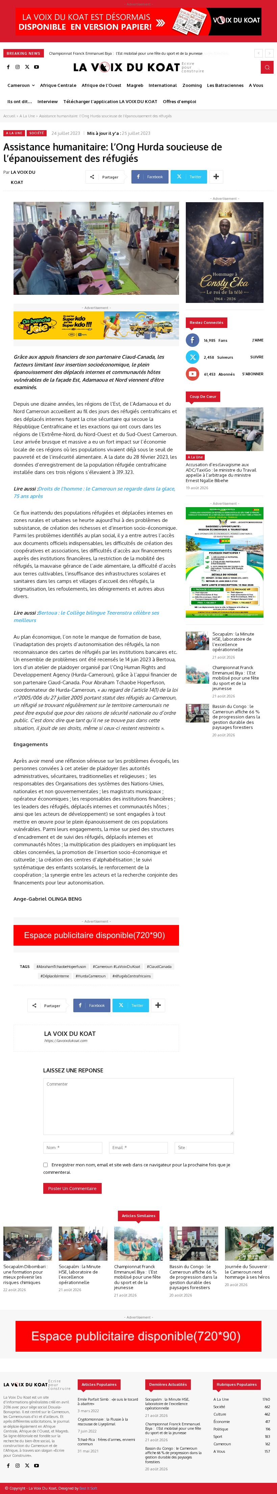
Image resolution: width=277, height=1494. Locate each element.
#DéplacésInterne (55, 976)
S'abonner (252, 374)
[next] (269, 53)
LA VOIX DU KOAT (23, 177)
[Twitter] (27, 67)
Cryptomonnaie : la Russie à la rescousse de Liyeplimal (103, 1421)
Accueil (9, 116)
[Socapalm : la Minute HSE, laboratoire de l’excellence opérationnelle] (197, 641)
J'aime (258, 340)
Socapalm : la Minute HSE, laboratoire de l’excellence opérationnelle (233, 642)
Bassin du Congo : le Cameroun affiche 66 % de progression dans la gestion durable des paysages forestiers (135, 53)
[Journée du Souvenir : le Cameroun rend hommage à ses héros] (249, 1244)
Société (36, 133)
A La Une (27, 116)
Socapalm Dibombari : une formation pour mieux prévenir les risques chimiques (25, 1274)
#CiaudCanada (159, 966)
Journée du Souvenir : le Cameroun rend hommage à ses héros (247, 1272)
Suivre (256, 357)
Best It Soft (88, 1488)
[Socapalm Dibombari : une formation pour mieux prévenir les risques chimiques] (27, 1244)
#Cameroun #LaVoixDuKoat (116, 966)
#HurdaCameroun (91, 976)
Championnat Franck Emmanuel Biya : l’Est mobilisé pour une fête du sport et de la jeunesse (235, 678)
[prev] (258, 53)
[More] (216, 177)
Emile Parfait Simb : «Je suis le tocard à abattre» (108, 1401)
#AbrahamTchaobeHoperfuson (61, 966)
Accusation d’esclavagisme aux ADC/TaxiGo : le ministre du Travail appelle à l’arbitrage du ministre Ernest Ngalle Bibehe (221, 472)
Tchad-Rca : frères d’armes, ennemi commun (106, 1441)
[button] (267, 67)
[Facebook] (8, 67)
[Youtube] (36, 67)
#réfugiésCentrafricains (131, 976)
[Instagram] (17, 67)
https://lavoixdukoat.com (65, 1040)
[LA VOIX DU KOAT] (29, 1038)
